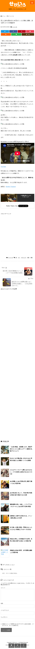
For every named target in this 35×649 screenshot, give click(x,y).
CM (16, 257)
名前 (2, 603)
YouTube (3, 166)
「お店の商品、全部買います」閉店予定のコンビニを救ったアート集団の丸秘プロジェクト (21, 449)
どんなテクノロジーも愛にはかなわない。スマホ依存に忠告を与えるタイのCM (21, 472)
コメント (3, 587)
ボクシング (23, 257)
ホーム (3, 16)
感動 (31, 257)
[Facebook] (13, 31)
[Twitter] (5, 31)
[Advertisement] (17, 232)
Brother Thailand (11, 186)
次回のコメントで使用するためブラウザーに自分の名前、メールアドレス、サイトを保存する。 (18, 624)
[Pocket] (30, 31)
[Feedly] (16, 34)
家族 (28, 257)
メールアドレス (5, 610)
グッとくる (11, 16)
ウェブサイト (4, 617)
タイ (19, 257)
